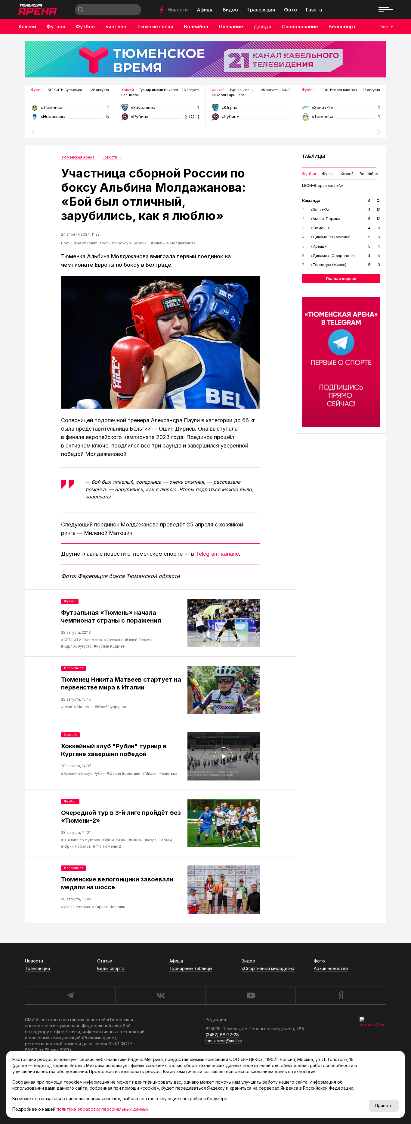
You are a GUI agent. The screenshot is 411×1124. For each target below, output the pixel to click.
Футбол (85, 27)
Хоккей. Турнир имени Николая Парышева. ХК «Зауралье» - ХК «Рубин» (160, 109)
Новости (178, 10)
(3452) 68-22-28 (222, 1034)
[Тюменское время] (205, 59)
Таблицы (313, 156)
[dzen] (340, 996)
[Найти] (80, 9)
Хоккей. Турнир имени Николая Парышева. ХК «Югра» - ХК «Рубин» (251, 109)
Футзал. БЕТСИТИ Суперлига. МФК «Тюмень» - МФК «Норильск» (70, 109)
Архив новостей (331, 968)
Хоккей (27, 27)
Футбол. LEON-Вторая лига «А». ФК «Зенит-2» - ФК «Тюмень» (341, 109)
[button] (32, 132)
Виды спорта (111, 968)
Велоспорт (342, 27)
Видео (230, 10)
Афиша (205, 10)
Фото (290, 10)
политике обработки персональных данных (103, 1109)
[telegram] (70, 996)
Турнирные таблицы (190, 968)
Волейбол (196, 27)
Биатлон (115, 27)
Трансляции (261, 10)
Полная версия (341, 278)
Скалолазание (300, 27)
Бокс (65, 243)
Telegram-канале (217, 554)
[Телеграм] (341, 362)
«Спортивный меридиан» (268, 968)
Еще (383, 26)
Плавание (231, 27)
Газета (314, 10)
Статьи (104, 960)
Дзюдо (262, 27)
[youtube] (251, 996)
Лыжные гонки (155, 27)
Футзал (56, 27)
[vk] (160, 996)
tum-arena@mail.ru (224, 1040)
